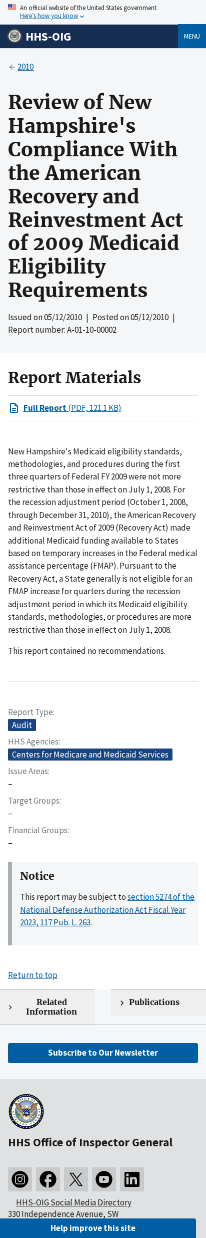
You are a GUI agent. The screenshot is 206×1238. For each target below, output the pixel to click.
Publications (154, 1002)
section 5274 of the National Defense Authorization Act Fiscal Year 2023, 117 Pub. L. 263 (107, 909)
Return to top (33, 974)
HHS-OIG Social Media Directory (74, 1202)
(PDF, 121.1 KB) (73, 407)
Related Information (51, 1007)
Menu (192, 36)
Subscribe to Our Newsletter (103, 1052)
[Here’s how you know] (103, 12)
